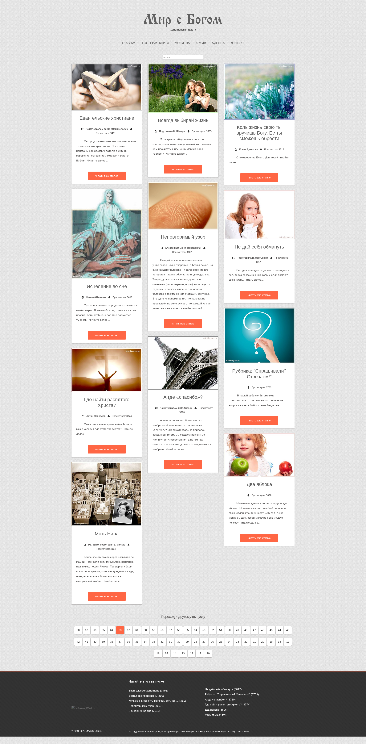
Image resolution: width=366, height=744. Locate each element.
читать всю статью (106, 175)
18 (279, 641)
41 (86, 641)
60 (145, 630)
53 (203, 630)
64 (111, 630)
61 (136, 630)
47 (254, 630)
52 (212, 630)
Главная (129, 43)
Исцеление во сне (107, 286)
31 (170, 641)
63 (120, 630)
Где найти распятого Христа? (223, 704)
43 (287, 630)
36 (128, 641)
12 (191, 653)
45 (271, 630)
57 (170, 630)
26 (212, 641)
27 (203, 641)
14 (174, 653)
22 (245, 641)
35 (136, 641)
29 (187, 641)
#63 (147, 681)
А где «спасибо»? (183, 397)
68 (78, 630)
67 (86, 630)
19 (271, 641)
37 (120, 641)
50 (229, 630)
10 (208, 653)
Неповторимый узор (183, 237)
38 (111, 641)
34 (145, 641)
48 (245, 630)
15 (166, 653)
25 (220, 641)
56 (178, 630)
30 (178, 641)
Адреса (218, 43)
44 (279, 630)
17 (287, 641)
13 (183, 653)
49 (237, 630)
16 (158, 653)
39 (103, 641)
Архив (201, 43)
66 (94, 630)
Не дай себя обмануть (259, 246)
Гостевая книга (155, 43)
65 (103, 630)
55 (187, 630)
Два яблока (259, 484)
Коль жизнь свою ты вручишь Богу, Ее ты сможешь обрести (259, 133)
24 (229, 641)
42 (78, 641)
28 (195, 641)
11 (199, 653)
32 (162, 641)
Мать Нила (107, 533)
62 (128, 630)
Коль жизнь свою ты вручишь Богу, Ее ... (154, 700)
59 (153, 630)
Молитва (182, 43)
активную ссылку (224, 731)
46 (262, 630)
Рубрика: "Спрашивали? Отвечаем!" (227, 694)
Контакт (237, 43)
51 (220, 630)
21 (254, 641)
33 (153, 641)
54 (195, 630)
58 (162, 630)
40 (94, 641)
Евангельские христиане (106, 118)
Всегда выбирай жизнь (183, 120)
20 (262, 641)
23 (237, 641)
